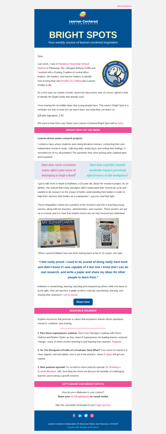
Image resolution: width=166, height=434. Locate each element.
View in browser (124, 6)
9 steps (108, 354)
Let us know (70, 294)
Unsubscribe (73, 427)
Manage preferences (89, 427)
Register (117, 341)
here (120, 123)
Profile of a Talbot (71, 80)
